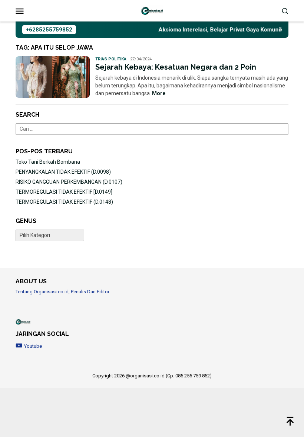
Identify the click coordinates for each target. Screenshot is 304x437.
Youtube (33, 346)
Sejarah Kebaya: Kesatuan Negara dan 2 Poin (175, 67)
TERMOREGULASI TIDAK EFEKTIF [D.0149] (64, 192)
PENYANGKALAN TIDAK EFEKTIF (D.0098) (63, 172)
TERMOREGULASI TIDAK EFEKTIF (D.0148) (64, 202)
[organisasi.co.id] (152, 10)
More (158, 93)
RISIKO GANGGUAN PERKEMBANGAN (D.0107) (69, 182)
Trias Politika (110, 59)
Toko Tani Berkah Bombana (48, 162)
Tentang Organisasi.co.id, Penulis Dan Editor (62, 291)
